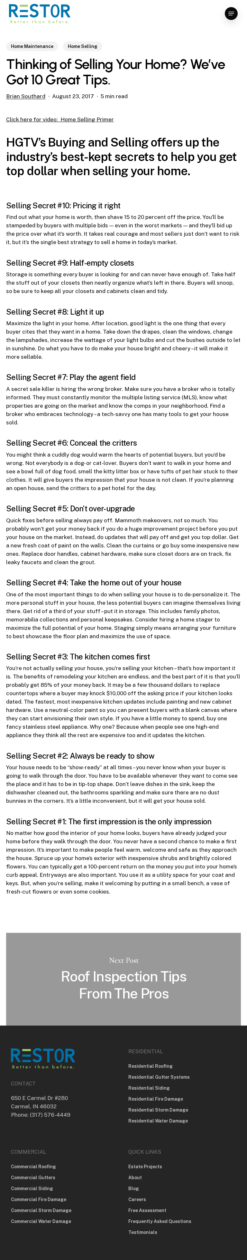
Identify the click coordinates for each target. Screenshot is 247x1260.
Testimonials (142, 1232)
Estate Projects (145, 1166)
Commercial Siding (32, 1188)
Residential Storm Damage (158, 1110)
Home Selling (82, 46)
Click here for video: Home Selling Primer (60, 119)
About (135, 1177)
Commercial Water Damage (41, 1221)
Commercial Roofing (33, 1166)
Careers (137, 1199)
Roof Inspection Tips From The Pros (123, 979)
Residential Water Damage (158, 1120)
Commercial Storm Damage (41, 1210)
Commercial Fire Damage (38, 1199)
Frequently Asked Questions (159, 1221)
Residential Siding (149, 1088)
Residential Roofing (150, 1066)
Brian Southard (25, 96)
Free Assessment (147, 1210)
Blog (133, 1188)
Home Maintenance (32, 46)
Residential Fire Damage (155, 1099)
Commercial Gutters (33, 1177)
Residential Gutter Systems (159, 1077)
